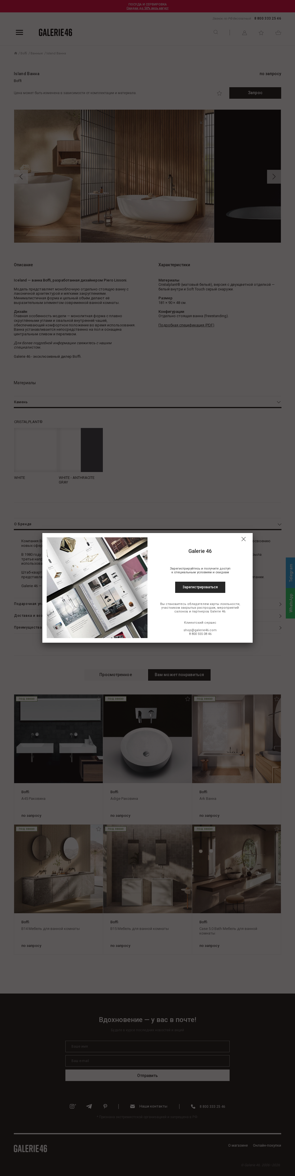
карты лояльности (224, 604)
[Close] (243, 539)
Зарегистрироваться (200, 587)
